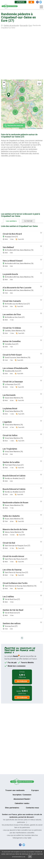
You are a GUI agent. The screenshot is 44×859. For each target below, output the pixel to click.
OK (30, 857)
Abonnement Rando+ (22, 799)
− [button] (4, 85)
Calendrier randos (22, 803)
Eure (30, 25)
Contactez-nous (32, 808)
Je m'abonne (22, 681)
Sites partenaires (12, 808)
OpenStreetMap (32, 128)
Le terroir (28, 221)
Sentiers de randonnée (11, 25)
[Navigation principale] (41, 7)
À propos (20, 2)
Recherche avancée (15, 125)
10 (35, 109)
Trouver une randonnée (15, 790)
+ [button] (4, 82)
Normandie (24, 25)
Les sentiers (11, 221)
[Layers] (39, 83)
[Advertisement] (22, 54)
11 (22, 99)
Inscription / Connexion (22, 795)
